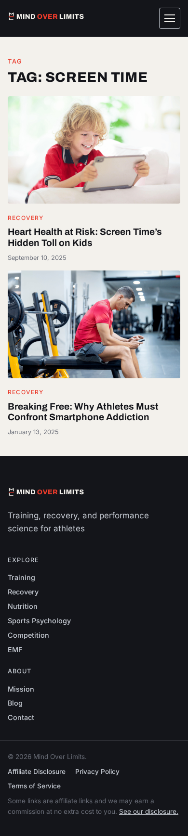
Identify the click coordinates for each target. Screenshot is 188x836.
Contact (21, 717)
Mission (21, 689)
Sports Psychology (39, 621)
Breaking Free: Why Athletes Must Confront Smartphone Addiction (83, 412)
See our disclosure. (148, 811)
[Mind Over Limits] (46, 16)
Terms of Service (34, 786)
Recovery (26, 217)
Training (21, 577)
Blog (15, 703)
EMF (15, 649)
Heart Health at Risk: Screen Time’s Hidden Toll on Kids (85, 237)
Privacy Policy (97, 771)
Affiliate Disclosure (37, 771)
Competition (28, 635)
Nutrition (23, 606)
